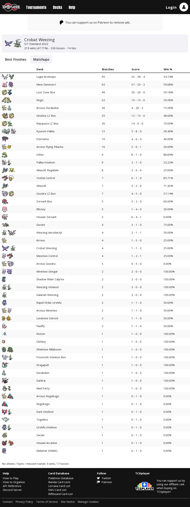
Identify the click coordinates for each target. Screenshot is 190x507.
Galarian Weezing (47, 295)
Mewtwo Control (47, 256)
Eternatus (42, 139)
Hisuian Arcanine (46, 443)
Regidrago (43, 404)
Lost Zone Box (45, 92)
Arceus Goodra (45, 263)
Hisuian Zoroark (46, 217)
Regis (40, 100)
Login (171, 7)
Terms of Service (47, 501)
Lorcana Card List (59, 486)
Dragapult (42, 365)
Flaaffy (40, 326)
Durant (40, 225)
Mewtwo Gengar (47, 271)
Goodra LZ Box (46, 193)
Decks (57, 7)
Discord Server (12, 490)
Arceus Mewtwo (46, 310)
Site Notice (68, 501)
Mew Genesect (46, 84)
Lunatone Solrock (47, 318)
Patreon (106, 482)
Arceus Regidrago (47, 396)
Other (40, 154)
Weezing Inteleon (47, 287)
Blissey (40, 209)
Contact (8, 501)
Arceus (40, 240)
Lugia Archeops (46, 76)
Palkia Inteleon (45, 162)
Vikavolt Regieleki (47, 170)
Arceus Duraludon (47, 108)
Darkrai (40, 380)
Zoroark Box (44, 201)
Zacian (40, 435)
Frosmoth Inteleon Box (51, 357)
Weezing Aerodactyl (49, 232)
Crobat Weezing (46, 248)
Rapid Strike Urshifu (48, 302)
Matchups (41, 59)
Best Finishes (15, 59)
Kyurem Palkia (45, 131)
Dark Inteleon (45, 412)
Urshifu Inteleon (46, 427)
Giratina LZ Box (46, 115)
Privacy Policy (24, 501)
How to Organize (14, 482)
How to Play (11, 478)
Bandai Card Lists (59, 482)
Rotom (40, 334)
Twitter (106, 478)
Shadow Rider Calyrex (50, 279)
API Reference (12, 486)
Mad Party (43, 388)
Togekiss (42, 419)
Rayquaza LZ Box (47, 123)
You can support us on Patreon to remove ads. (97, 22)
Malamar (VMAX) (46, 450)
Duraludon (42, 373)
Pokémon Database (60, 478)
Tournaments (36, 7)
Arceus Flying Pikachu (49, 147)
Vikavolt (41, 186)
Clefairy (41, 341)
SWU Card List (57, 490)
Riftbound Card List (60, 494)
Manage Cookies (88, 501)
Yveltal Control (45, 178)
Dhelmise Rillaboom (48, 349)
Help (72, 7)
